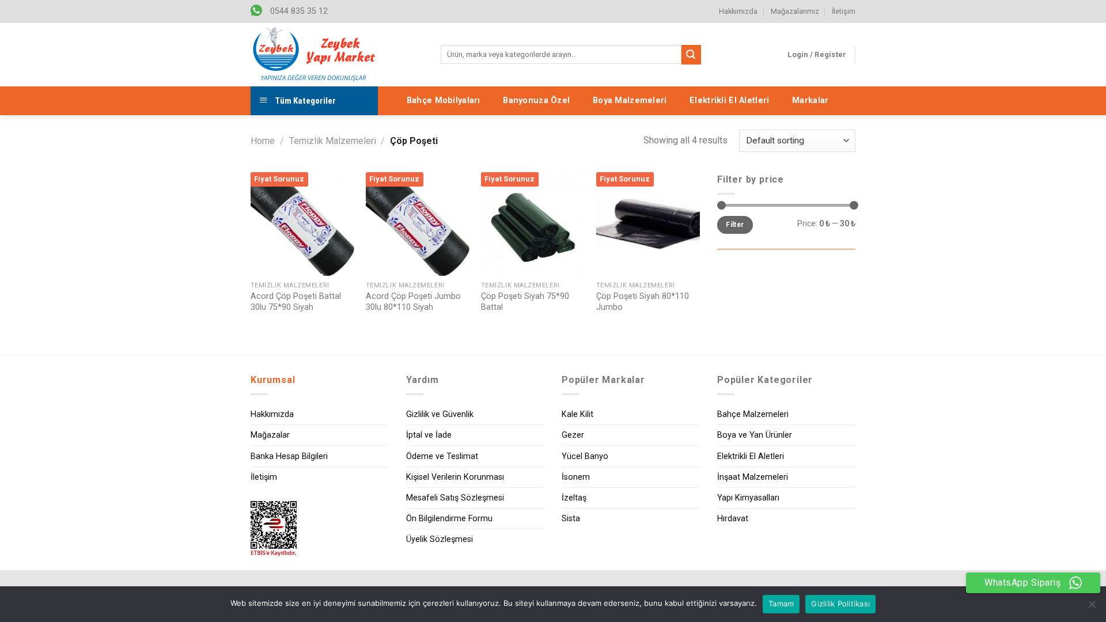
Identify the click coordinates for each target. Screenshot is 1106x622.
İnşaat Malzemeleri (752, 477)
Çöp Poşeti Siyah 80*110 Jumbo (642, 301)
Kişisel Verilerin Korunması (455, 477)
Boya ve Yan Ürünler (754, 435)
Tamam (781, 603)
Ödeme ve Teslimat (442, 456)
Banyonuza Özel (536, 100)
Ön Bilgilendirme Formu (449, 519)
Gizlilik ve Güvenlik (440, 414)
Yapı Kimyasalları (748, 498)
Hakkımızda (738, 11)
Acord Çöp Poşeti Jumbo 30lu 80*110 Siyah (413, 301)
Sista (571, 519)
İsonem (576, 477)
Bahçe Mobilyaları (443, 100)
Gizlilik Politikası (840, 603)
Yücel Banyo (585, 456)
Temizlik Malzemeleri (332, 140)
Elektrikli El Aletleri (729, 100)
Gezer (573, 435)
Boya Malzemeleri (630, 100)
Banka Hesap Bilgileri (289, 456)
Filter (735, 225)
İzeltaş (574, 498)
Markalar (810, 100)
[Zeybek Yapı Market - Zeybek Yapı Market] (314, 55)
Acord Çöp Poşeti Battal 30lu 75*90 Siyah (296, 301)
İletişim (843, 11)
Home (263, 140)
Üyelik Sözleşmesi (439, 539)
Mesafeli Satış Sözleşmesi (455, 498)
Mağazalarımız (795, 11)
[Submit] (691, 55)
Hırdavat (732, 519)
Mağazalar (270, 435)
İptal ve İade (429, 435)
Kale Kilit (577, 414)
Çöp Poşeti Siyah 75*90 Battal (525, 301)
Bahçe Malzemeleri (753, 414)
